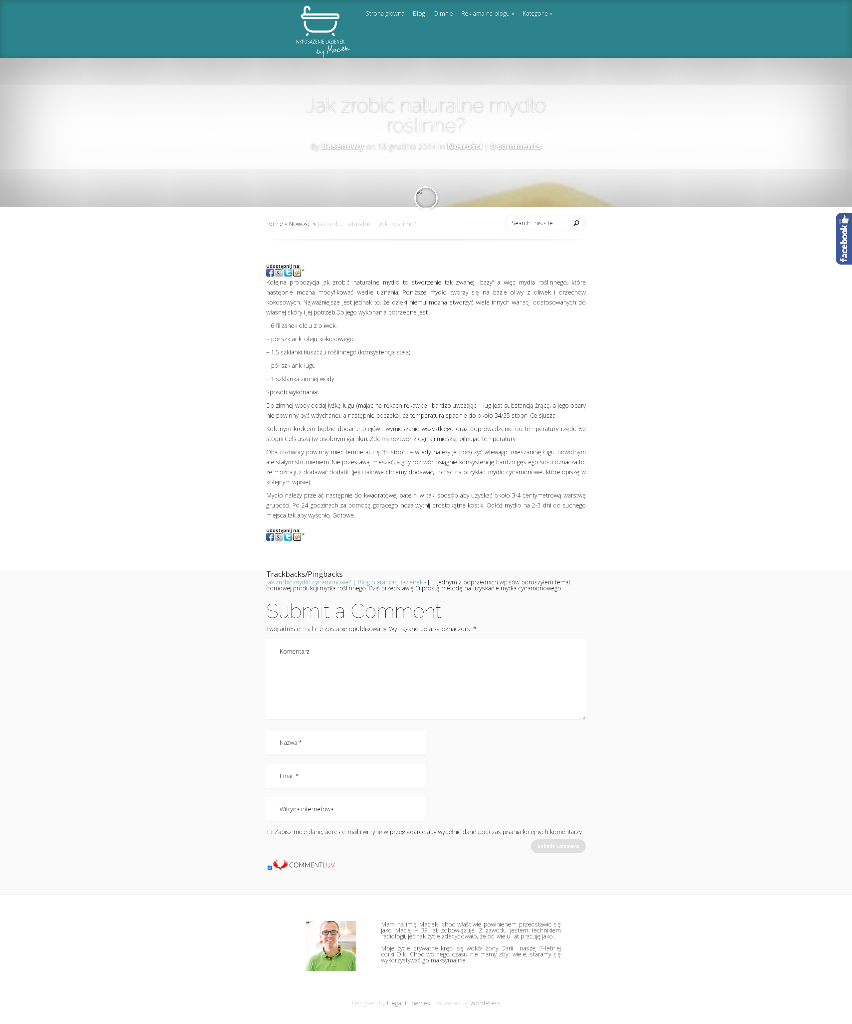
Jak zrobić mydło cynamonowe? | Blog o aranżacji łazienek (344, 582)
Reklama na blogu (485, 13)
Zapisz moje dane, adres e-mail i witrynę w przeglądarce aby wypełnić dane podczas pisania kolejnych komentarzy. (429, 832)
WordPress (485, 1003)
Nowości (464, 145)
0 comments (516, 145)
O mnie (443, 13)
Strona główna (385, 13)
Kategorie (535, 13)
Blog (419, 13)
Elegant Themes (408, 1003)
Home (274, 224)
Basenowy (342, 145)
